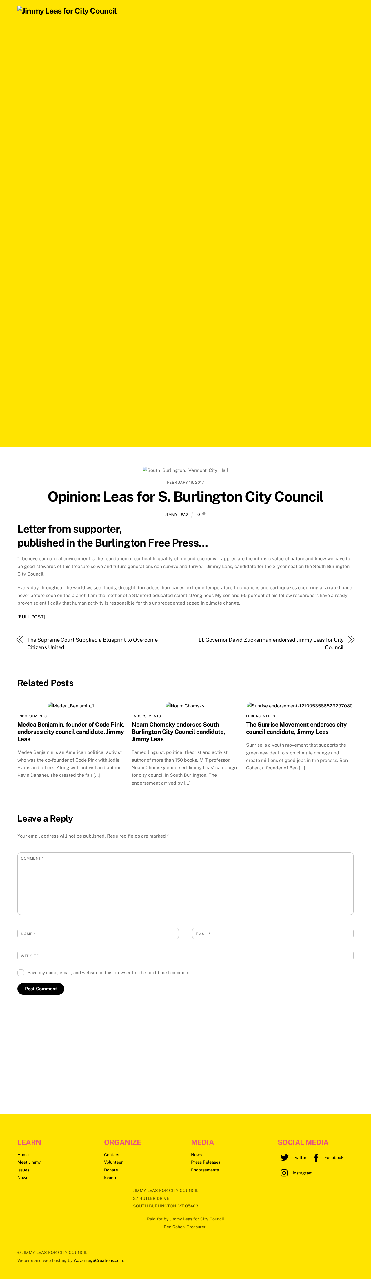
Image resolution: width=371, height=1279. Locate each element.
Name (28, 934)
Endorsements (32, 716)
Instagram (302, 1172)
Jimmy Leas (177, 514)
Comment (32, 858)
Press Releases (205, 1162)
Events (110, 1177)
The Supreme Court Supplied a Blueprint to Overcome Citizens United (92, 643)
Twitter (299, 1157)
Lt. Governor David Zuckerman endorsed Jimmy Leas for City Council (271, 643)
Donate (111, 1169)
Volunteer (113, 1162)
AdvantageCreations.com (98, 1260)
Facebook (333, 1157)
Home (23, 1154)
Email (203, 934)
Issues (23, 1169)
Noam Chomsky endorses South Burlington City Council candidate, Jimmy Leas (178, 732)
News (22, 1177)
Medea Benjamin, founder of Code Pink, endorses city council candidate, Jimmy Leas (70, 732)
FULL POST (31, 617)
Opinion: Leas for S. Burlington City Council (185, 496)
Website (30, 956)
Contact (112, 1154)
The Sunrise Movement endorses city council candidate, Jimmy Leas (296, 728)
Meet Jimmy (29, 1162)
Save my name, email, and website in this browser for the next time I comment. (109, 972)
